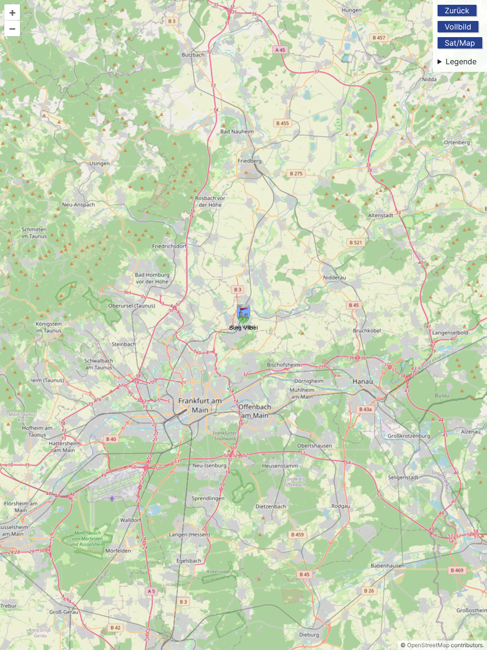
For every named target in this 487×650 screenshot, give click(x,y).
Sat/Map (460, 43)
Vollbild (458, 26)
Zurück (457, 10)
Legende (461, 61)
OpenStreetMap (428, 645)
